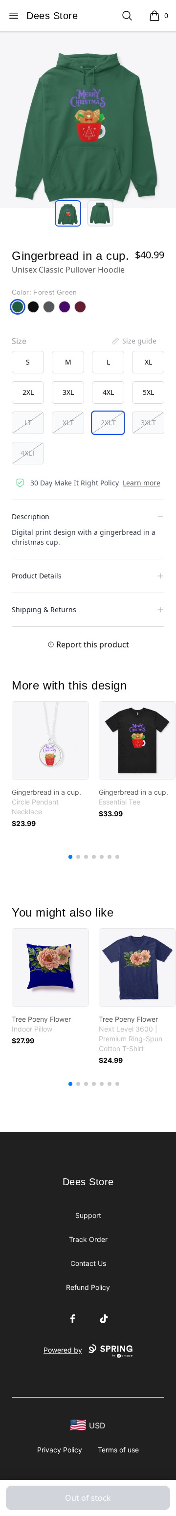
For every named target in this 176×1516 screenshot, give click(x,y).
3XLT (148, 422)
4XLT (28, 453)
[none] (133, 341)
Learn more (141, 482)
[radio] (28, 362)
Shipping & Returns (44, 609)
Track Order (88, 1239)
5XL (148, 392)
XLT (68, 422)
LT (28, 422)
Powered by (63, 1350)
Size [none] (19, 341)
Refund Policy (88, 1287)
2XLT (108, 422)
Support (88, 1215)
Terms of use (118, 1450)
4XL (108, 392)
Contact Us (88, 1263)
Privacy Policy (59, 1450)
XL (148, 362)
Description (30, 516)
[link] (50, 740)
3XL (68, 392)
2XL (28, 392)
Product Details (37, 575)
